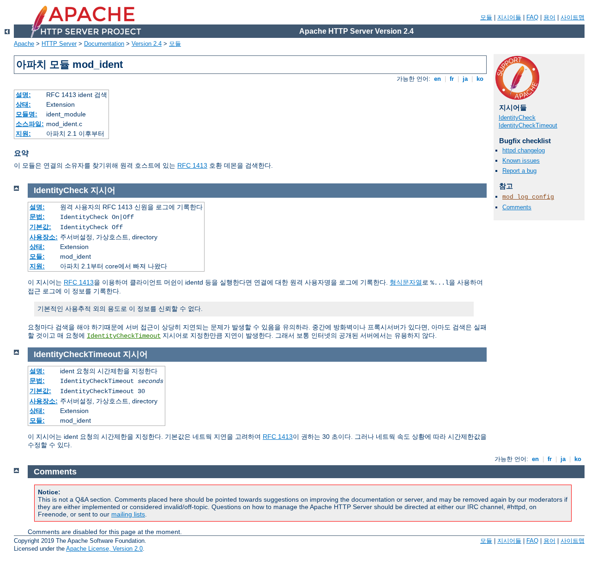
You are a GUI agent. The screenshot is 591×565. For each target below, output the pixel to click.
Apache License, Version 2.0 (104, 548)
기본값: (40, 227)
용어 (549, 17)
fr (452, 78)
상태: (23, 104)
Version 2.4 (147, 43)
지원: (23, 133)
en (437, 78)
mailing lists (128, 514)
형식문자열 (406, 282)
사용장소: (44, 237)
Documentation (104, 43)
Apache (24, 43)
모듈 (486, 17)
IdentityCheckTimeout (528, 125)
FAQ (532, 17)
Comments (516, 207)
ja (465, 78)
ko (480, 78)
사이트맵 (573, 17)
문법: (37, 216)
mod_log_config (528, 197)
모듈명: (26, 114)
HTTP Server (59, 43)
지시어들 (509, 17)
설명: (23, 94)
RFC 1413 (192, 165)
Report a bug (519, 170)
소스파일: (30, 124)
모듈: (37, 256)
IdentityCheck (517, 117)
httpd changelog (523, 150)
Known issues (521, 160)
